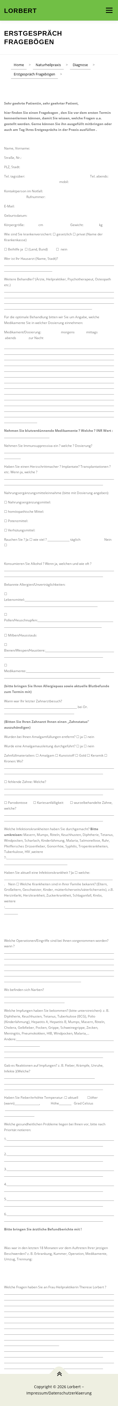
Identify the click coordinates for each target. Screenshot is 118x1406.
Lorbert (20, 10)
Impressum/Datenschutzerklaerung (59, 1393)
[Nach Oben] (59, 1374)
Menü (108, 10)
